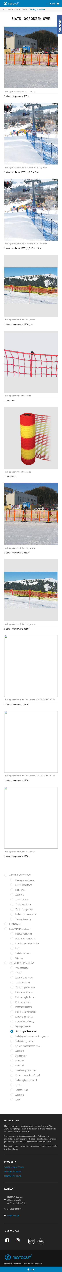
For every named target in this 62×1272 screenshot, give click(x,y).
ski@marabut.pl (13, 1215)
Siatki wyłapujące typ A (26, 1070)
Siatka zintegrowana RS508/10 (18, 324)
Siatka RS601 (10, 476)
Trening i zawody (23, 919)
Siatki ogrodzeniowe (12, 91)
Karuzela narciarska (24, 1016)
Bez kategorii (15, 923)
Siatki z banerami (23, 953)
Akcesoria (19, 894)
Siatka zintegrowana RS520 (17, 552)
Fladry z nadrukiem (23, 933)
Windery (19, 958)
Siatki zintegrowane (27, 91)
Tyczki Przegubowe (24, 909)
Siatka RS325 (10, 400)
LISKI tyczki (20, 889)
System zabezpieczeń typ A (28, 1045)
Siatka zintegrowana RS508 (17, 628)
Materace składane (23, 1006)
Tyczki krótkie (21, 899)
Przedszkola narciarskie (25, 1011)
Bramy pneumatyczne (24, 880)
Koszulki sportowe (23, 884)
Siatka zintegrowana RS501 (17, 856)
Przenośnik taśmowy (24, 1021)
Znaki (17, 1099)
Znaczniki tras (21, 1089)
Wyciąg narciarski (23, 1026)
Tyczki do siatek (22, 982)
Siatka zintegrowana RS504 (17, 704)
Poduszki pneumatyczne (26, 914)
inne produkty (21, 967)
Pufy (17, 948)
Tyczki (18, 972)
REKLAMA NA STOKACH (19, 928)
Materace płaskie (23, 1002)
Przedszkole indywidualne (27, 943)
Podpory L (19, 1065)
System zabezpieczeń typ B (27, 1075)
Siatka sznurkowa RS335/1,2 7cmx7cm (21, 172)
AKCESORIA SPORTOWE (20, 875)
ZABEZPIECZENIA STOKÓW (17, 9)
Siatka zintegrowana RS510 (17, 96)
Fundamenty (21, 1055)
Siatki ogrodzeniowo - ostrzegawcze (33, 167)
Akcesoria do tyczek (24, 977)
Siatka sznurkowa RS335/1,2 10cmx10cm (22, 248)
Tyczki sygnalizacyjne (25, 987)
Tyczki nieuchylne (23, 904)
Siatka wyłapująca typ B (26, 1080)
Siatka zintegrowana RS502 (17, 780)
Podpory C (19, 1060)
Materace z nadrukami (25, 938)
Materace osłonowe (24, 992)
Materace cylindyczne (25, 997)
